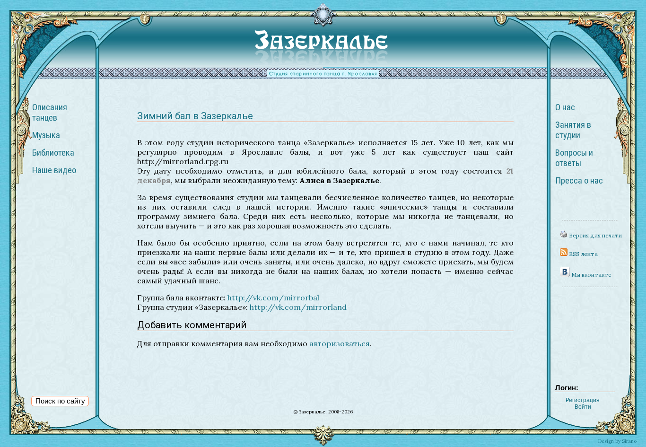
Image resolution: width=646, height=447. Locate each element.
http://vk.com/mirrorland (298, 307)
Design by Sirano (617, 441)
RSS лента (582, 253)
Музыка (46, 135)
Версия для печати (594, 235)
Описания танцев (49, 112)
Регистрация (583, 400)
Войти (583, 406)
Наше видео (54, 170)
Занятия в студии (573, 130)
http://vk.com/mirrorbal (273, 297)
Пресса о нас (579, 180)
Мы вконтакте (590, 274)
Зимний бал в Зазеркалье (195, 116)
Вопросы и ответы (574, 158)
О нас (565, 107)
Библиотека (53, 153)
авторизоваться (339, 343)
